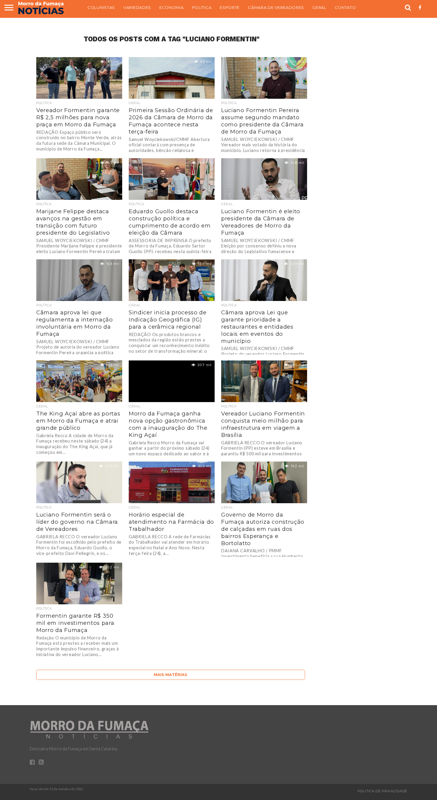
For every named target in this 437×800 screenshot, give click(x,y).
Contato (345, 7)
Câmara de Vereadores (276, 7)
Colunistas (101, 7)
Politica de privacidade (382, 791)
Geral (319, 7)
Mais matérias (170, 674)
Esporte (230, 7)
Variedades (137, 7)
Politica (202, 7)
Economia (171, 7)
